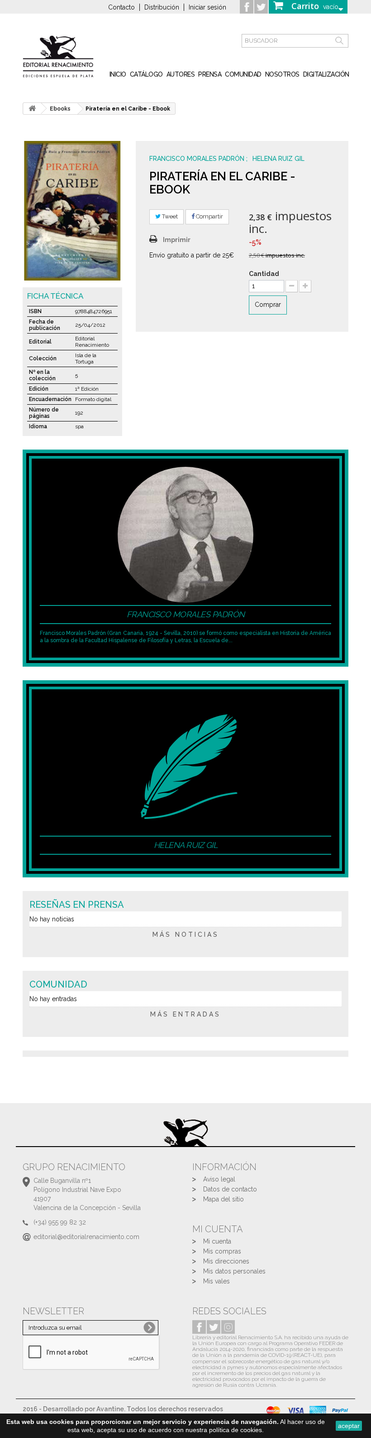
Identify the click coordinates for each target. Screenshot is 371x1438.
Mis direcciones (226, 1261)
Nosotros (282, 74)
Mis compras (222, 1251)
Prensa (209, 74)
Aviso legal (219, 1179)
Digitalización (326, 74)
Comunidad (243, 74)
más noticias (185, 934)
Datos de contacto (230, 1189)
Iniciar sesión (207, 7)
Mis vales (216, 1281)
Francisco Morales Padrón (197, 158)
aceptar (349, 1425)
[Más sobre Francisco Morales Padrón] (185, 533)
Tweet (169, 216)
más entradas (185, 1014)
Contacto (121, 7)
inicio (117, 74)
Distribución (161, 7)
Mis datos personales (234, 1271)
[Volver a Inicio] (32, 108)
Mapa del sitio (223, 1199)
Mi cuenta (217, 1241)
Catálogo (146, 74)
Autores (180, 74)
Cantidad (264, 274)
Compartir (209, 216)
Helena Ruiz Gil (278, 158)
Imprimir (176, 239)
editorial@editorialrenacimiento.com (86, 1236)
